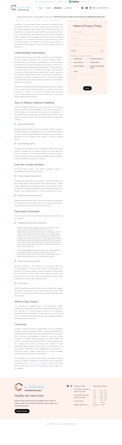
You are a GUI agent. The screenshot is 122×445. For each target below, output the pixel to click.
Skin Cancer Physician (95, 59)
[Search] (110, 8)
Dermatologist (77, 59)
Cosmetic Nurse (94, 62)
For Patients (39, 17)
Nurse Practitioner (78, 66)
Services (48, 8)
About (41, 8)
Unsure (76, 71)
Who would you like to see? (81, 56)
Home (19, 17)
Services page (34, 363)
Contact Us (68, 8)
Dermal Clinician (77, 62)
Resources (58, 8)
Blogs (49, 17)
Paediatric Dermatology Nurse (96, 67)
